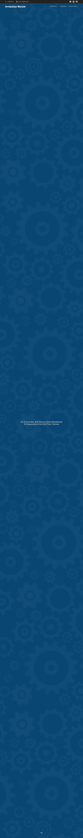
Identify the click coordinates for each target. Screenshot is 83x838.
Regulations (72, 6)
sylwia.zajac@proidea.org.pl (23, 1)
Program (63, 6)
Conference (53, 6)
